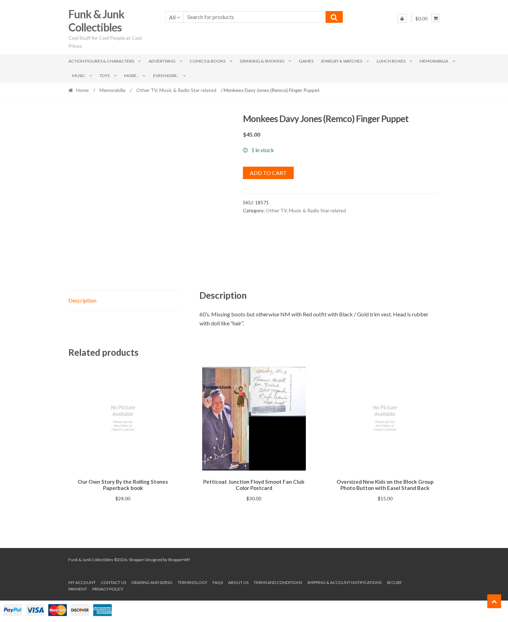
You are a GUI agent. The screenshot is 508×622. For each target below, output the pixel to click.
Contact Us (113, 582)
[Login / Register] (401, 18)
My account (82, 582)
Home (82, 90)
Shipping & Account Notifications (344, 582)
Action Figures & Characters (101, 61)
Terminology (192, 582)
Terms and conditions (278, 582)
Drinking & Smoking (262, 61)
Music (78, 75)
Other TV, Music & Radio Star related (176, 90)
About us (238, 582)
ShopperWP (178, 559)
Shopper (136, 559)
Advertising (162, 61)
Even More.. (166, 75)
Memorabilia (434, 61)
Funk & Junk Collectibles (96, 20)
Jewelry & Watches (341, 61)
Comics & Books (207, 61)
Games (306, 61)
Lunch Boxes (391, 61)
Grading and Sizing (151, 582)
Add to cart (268, 172)
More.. (131, 75)
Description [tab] (82, 300)
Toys (105, 75)
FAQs (218, 582)
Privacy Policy (107, 589)
